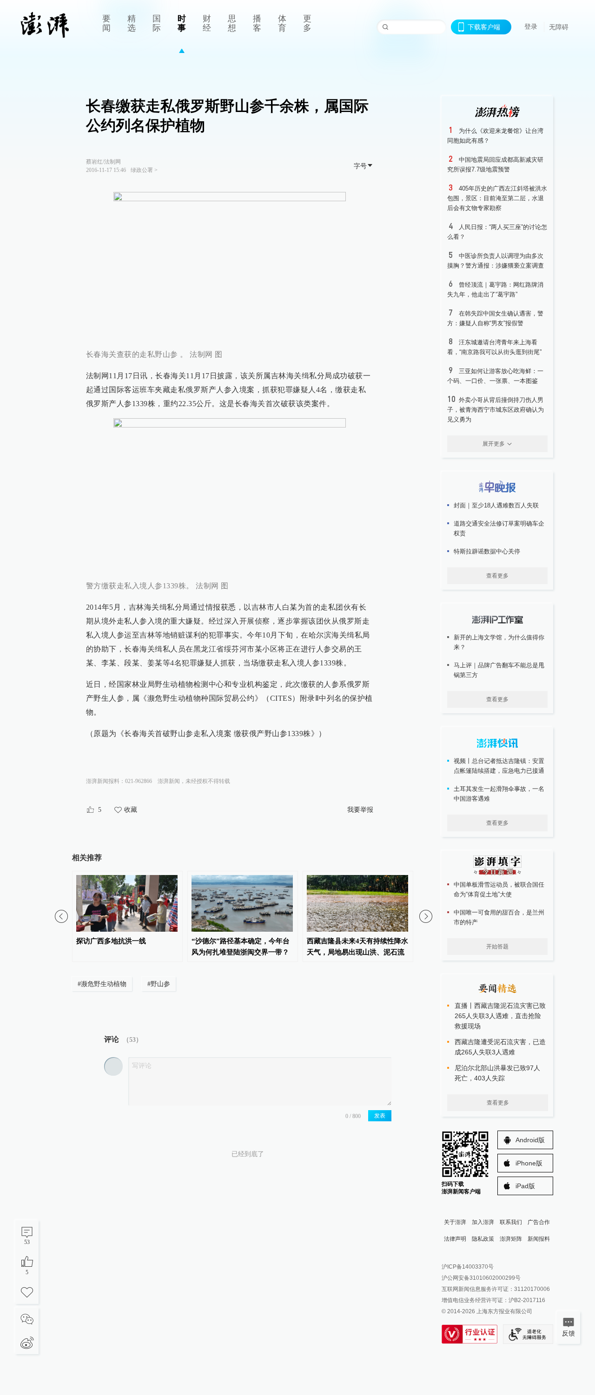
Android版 (530, 1140)
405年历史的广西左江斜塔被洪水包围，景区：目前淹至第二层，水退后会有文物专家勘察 (497, 198)
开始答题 (497, 946)
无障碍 (559, 27)
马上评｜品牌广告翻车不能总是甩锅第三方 (499, 670)
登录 (530, 26)
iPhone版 (529, 1163)
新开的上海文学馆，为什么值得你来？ (499, 642)
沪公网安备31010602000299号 (481, 1278)
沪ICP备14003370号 (468, 1266)
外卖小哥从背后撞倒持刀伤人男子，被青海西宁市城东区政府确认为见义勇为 (495, 409)
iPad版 (525, 1186)
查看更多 (497, 575)
